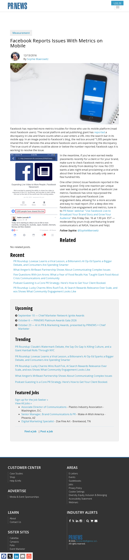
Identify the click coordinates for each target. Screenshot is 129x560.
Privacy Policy (75, 487)
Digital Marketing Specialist (37, 421)
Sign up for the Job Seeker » (31, 399)
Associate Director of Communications (44, 407)
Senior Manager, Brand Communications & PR (48, 414)
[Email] (23, 556)
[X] (10, 556)
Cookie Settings (76, 491)
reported (99, 132)
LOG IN (117, 3)
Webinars (73, 502)
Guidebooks (75, 480)
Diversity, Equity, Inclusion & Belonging (88, 495)
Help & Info (15, 480)
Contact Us (15, 521)
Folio (12, 545)
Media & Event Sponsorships (24, 496)
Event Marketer (17, 548)
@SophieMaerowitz (88, 230)
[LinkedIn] (16, 556)
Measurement (21, 33)
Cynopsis (14, 541)
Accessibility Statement (80, 498)
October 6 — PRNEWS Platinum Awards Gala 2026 (47, 320)
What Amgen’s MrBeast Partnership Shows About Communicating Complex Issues (61, 269)
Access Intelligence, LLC (86, 541)
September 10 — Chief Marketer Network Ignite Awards (51, 315)
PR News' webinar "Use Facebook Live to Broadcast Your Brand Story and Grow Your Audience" (85, 214)
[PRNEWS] (45, 7)
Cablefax (14, 538)
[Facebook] (4, 556)
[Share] (29, 556)
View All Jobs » (23, 403)
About (13, 518)
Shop (12, 477)
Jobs (71, 484)
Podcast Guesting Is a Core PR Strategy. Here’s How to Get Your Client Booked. (59, 283)
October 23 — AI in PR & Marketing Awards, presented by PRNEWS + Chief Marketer (62, 326)
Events (72, 477)
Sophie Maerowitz (37, 59)
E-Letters (73, 473)
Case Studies (16, 473)
